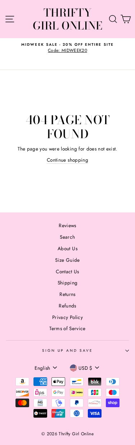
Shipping (68, 282)
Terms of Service (67, 328)
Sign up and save (67, 350)
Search (67, 237)
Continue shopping (67, 159)
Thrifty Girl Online (67, 19)
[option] (67, 48)
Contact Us (67, 271)
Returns (67, 294)
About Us (67, 248)
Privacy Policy (67, 317)
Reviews (67, 225)
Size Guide (67, 260)
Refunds (67, 305)
